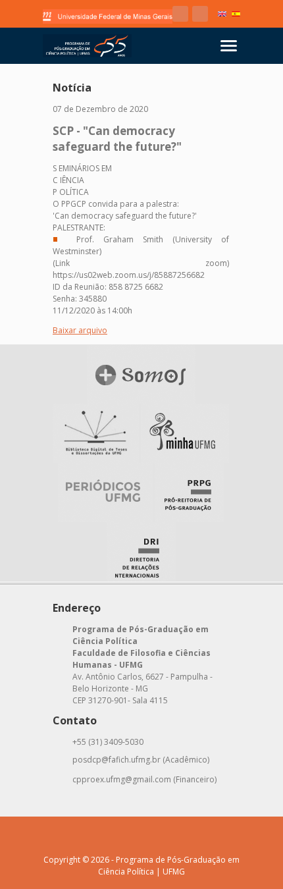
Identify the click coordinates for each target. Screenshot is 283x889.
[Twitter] (200, 14)
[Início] (87, 45)
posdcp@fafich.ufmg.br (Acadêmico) (140, 759)
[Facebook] (180, 14)
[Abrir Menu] (228, 46)
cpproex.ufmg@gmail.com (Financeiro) (144, 779)
